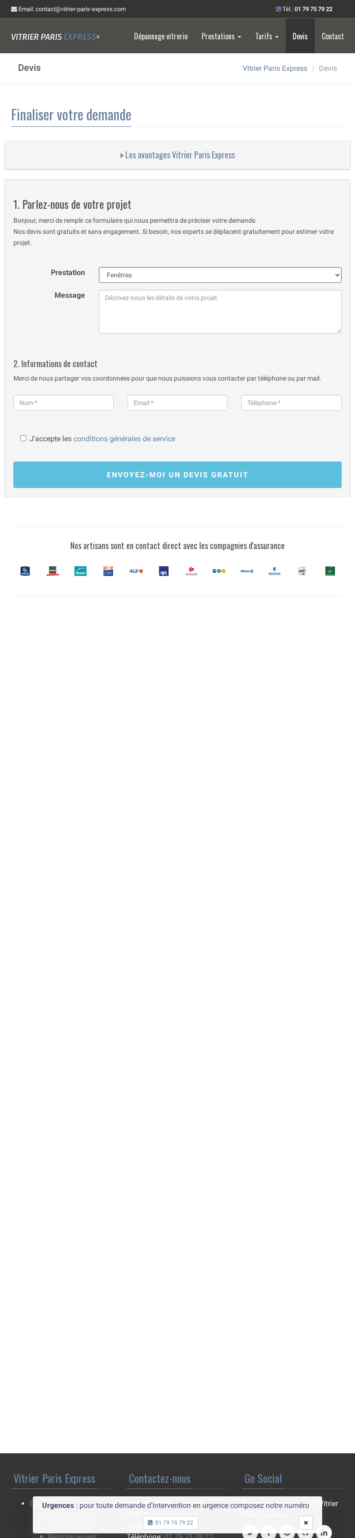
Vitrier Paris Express (275, 68)
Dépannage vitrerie (161, 36)
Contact (333, 36)
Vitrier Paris (55, 37)
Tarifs (264, 36)
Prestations (219, 36)
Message (70, 295)
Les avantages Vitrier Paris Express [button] (179, 155)
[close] (306, 1523)
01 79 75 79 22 (173, 1522)
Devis (300, 36)
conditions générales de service (124, 438)
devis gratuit (178, 474)
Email (71, 9)
